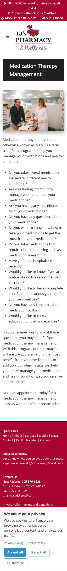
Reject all (38, 552)
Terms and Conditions (38, 504)
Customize (15, 563)
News (55, 435)
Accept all (15, 552)
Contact (8, 440)
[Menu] (7, 37)
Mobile (43, 435)
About (18, 435)
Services (30, 435)
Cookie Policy (35, 543)
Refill (19, 440)
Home (7, 435)
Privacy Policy (12, 504)
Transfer (31, 440)
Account (45, 440)
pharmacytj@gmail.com (18, 495)
